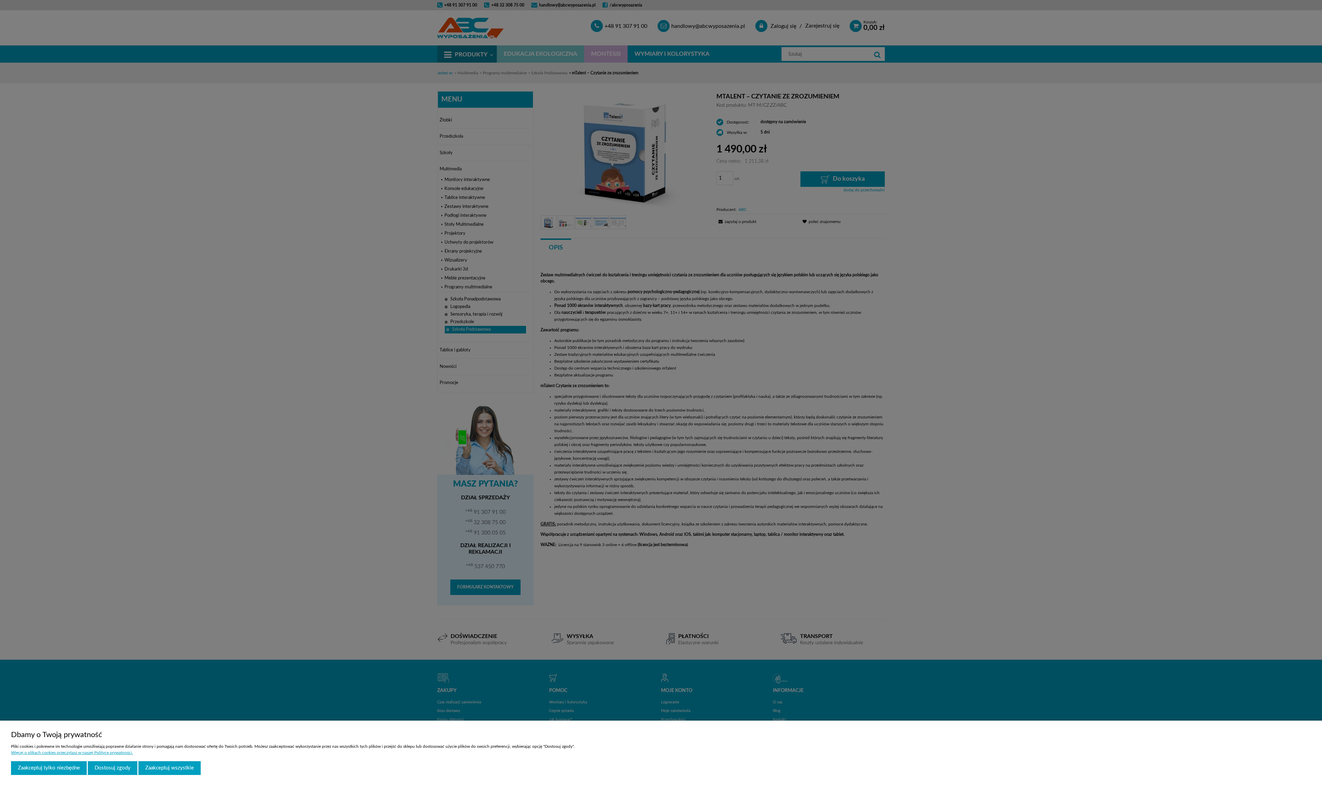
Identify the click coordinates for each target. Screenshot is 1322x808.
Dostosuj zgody (112, 767)
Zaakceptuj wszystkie (169, 767)
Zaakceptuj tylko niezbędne (49, 767)
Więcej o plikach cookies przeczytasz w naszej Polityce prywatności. (72, 753)
